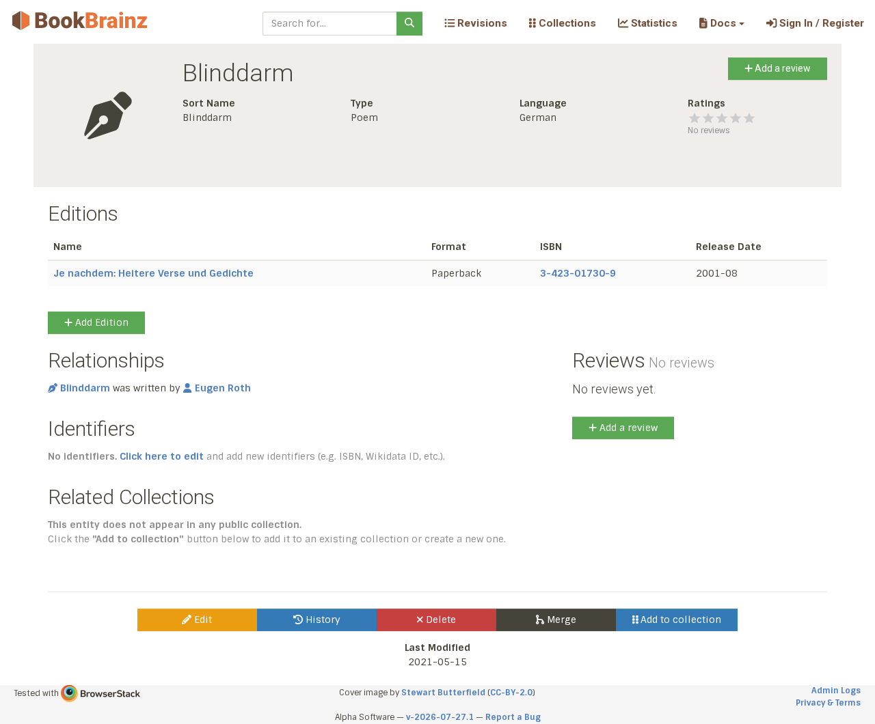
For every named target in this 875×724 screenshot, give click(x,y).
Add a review (782, 68)
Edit (201, 619)
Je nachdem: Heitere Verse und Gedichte (153, 273)
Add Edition (100, 322)
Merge (560, 619)
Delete (439, 619)
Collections (566, 23)
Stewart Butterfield (443, 692)
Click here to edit (162, 456)
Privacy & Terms (828, 702)
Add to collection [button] (679, 619)
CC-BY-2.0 (511, 692)
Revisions (481, 23)
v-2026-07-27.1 (440, 717)
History (321, 619)
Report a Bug (513, 717)
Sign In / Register (820, 23)
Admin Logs (836, 690)
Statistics (652, 23)
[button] (721, 23)
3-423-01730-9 (578, 273)
